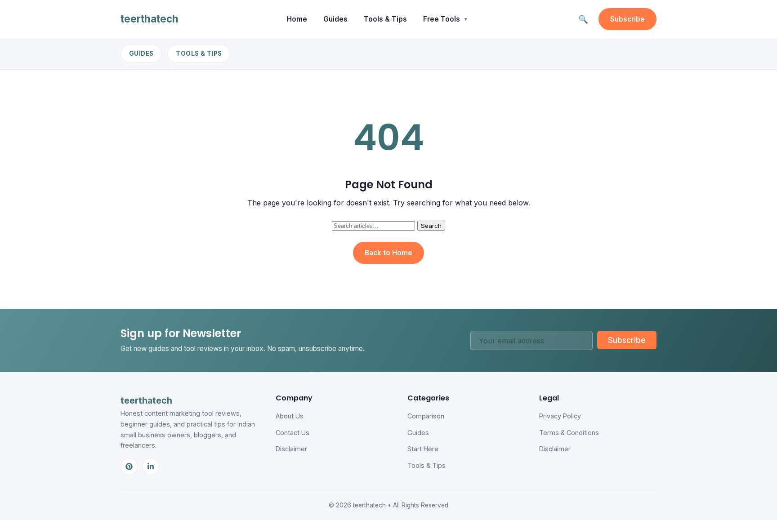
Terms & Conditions (569, 432)
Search (431, 225)
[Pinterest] (129, 466)
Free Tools (441, 19)
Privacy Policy (560, 416)
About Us (290, 416)
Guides (335, 19)
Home (297, 19)
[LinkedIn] (150, 466)
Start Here (422, 449)
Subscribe (627, 19)
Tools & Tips (385, 19)
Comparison (425, 416)
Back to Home (388, 253)
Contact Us (292, 432)
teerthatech (150, 19)
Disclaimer (291, 449)
